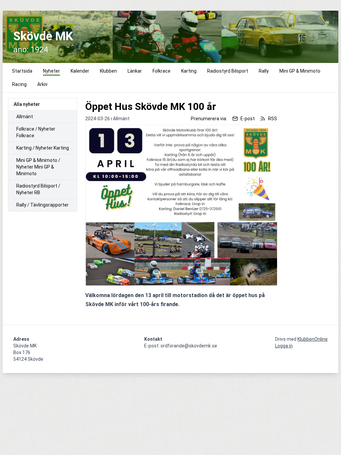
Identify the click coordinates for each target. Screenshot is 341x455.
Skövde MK (43, 36)
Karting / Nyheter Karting (42, 148)
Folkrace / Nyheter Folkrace (35, 132)
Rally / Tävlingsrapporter (42, 205)
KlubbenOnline (312, 339)
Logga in (284, 345)
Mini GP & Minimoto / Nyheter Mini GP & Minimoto (38, 167)
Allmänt (24, 116)
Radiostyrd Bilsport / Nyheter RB (38, 189)
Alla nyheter (27, 104)
